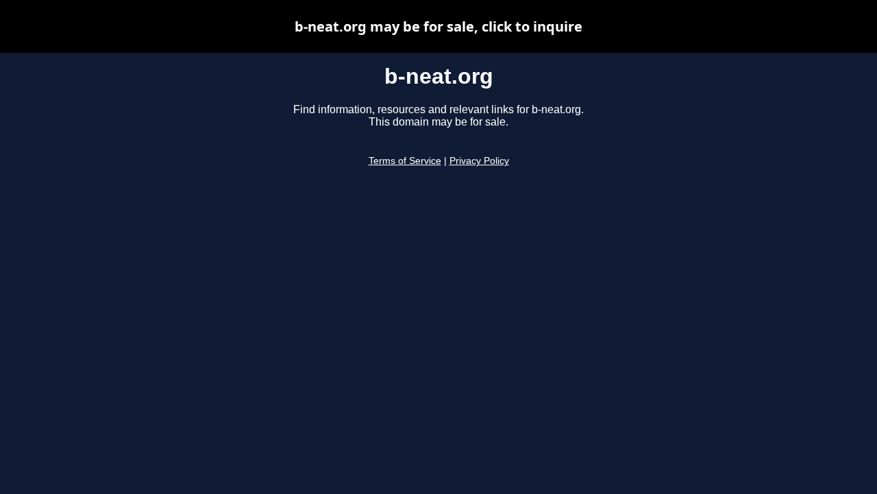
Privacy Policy (479, 161)
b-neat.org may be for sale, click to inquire (438, 26)
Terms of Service (405, 161)
